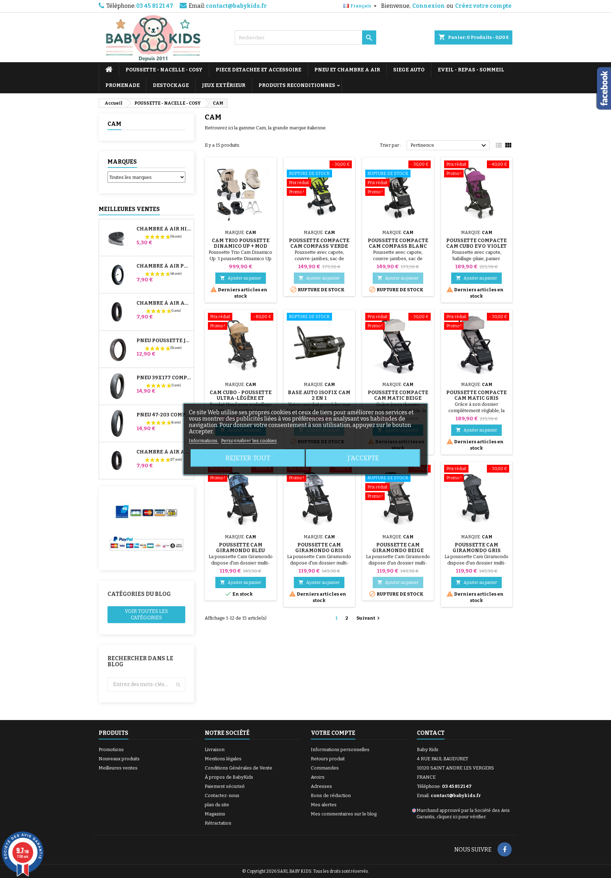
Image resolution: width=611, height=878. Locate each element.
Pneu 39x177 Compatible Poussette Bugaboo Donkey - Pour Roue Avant (163, 378)
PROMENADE (122, 85)
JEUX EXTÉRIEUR (223, 85)
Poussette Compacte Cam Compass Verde (319, 243)
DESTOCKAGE (171, 85)
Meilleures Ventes (129, 209)
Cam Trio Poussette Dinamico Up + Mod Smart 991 (240, 246)
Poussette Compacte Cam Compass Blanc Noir (398, 246)
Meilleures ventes (118, 768)
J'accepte (363, 458)
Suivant (369, 618)
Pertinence (449, 145)
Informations (204, 440)
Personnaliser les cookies (249, 440)
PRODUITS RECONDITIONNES (296, 85)
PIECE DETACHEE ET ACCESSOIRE (258, 70)
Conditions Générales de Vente (238, 768)
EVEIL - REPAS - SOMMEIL (471, 70)
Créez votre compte (483, 5)
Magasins (215, 813)
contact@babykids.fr (236, 5)
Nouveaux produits (119, 758)
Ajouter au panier (240, 278)
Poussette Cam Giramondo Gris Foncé (477, 550)
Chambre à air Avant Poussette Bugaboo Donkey (163, 303)
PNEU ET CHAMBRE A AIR (347, 70)
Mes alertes (324, 804)
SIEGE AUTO (409, 70)
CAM (114, 124)
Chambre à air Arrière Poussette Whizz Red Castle (163, 452)
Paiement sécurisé (225, 786)
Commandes (325, 768)
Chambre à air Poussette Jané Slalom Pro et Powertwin (163, 266)
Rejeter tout (248, 458)
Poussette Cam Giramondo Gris (319, 548)
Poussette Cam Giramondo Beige (398, 548)
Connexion (428, 5)
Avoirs (318, 777)
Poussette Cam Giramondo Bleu (240, 548)
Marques (122, 161)
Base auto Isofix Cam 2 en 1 (319, 395)
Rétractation (218, 823)
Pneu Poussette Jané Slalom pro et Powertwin (163, 341)
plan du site (217, 804)
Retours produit (328, 758)
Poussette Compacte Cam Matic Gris (476, 395)
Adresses (321, 786)
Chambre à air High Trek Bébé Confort (163, 229)
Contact (430, 733)
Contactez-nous (222, 795)
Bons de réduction (331, 795)
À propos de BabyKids (229, 777)
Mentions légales (223, 758)
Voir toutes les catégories (146, 614)
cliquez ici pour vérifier (461, 816)
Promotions (111, 749)
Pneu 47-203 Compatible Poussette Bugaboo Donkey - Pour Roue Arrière (163, 415)
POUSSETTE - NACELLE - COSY (164, 70)
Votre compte (333, 733)
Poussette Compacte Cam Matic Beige (398, 395)
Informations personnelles (340, 749)
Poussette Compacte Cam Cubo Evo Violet (476, 243)
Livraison (215, 749)
